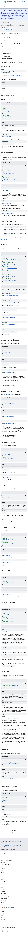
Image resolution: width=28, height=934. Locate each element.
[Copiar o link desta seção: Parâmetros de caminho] (17, 79)
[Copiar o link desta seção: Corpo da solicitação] (15, 95)
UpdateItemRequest (12, 280)
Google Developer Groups (6, 858)
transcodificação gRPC (17, 75)
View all (2, 902)
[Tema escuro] (26, 106)
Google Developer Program (7, 855)
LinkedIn (3, 877)
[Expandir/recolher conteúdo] (9, 50)
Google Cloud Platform (6, 917)
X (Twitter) (3, 879)
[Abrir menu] (2, 1)
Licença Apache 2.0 (10, 844)
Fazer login (23, 1)
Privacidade (12, 927)
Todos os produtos (5, 922)
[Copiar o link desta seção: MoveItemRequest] (16, 527)
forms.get (16, 641)
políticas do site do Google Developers (10, 845)
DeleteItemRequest (12, 276)
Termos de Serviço (5, 927)
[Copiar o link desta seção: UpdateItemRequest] (17, 602)
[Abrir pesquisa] (19, 1)
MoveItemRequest (12, 272)
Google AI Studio (4, 893)
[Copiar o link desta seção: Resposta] (9, 750)
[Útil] (7, 38)
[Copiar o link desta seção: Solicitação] (10, 245)
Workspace (14, 2)
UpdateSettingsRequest (13, 264)
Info (9, 352)
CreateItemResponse (13, 763)
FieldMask (8, 372)
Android (2, 887)
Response (11, 173)
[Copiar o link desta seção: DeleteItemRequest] (16, 571)
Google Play (3, 900)
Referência (5, 35)
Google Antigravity (5, 896)
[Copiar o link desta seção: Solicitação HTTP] (12, 66)
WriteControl (11, 116)
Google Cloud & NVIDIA (6, 864)
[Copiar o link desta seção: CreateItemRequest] (17, 442)
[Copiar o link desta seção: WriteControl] (12, 672)
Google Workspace (12, 33)
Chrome (3, 889)
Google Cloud (4, 898)
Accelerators (4, 862)
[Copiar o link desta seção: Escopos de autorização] (17, 221)
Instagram (3, 874)
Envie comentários (7, 40)
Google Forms (5, 6)
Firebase (3, 891)
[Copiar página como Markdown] (7, 46)
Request (11, 111)
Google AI (3, 919)
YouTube (3, 881)
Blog (2, 870)
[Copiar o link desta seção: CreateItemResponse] (18, 787)
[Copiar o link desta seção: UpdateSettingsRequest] (20, 391)
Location (10, 458)
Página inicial (3, 33)
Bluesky (2, 872)
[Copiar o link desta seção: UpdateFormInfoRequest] (21, 340)
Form (9, 168)
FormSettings (9, 394)
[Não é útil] (9, 38)
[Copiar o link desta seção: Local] (6, 485)
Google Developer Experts (6, 860)
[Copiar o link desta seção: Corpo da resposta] (14, 152)
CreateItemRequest (12, 268)
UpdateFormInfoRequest (13, 259)
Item (9, 454)
